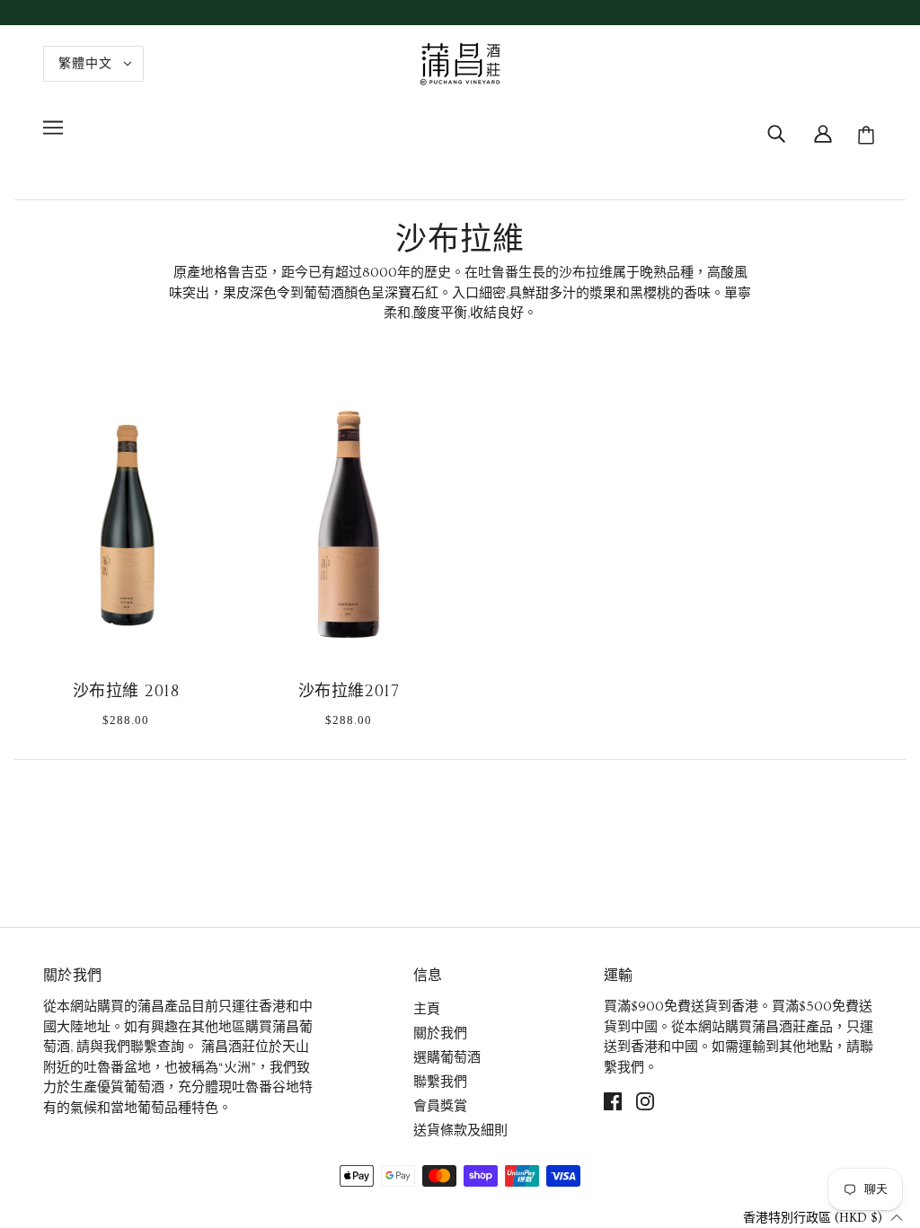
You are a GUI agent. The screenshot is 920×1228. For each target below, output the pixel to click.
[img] (776, 132)
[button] (823, 1217)
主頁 (426, 1009)
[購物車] (868, 135)
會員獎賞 (440, 1106)
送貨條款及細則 (460, 1130)
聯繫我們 (440, 1082)
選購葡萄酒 (447, 1057)
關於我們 (440, 1033)
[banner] (460, 60)
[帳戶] (823, 132)
